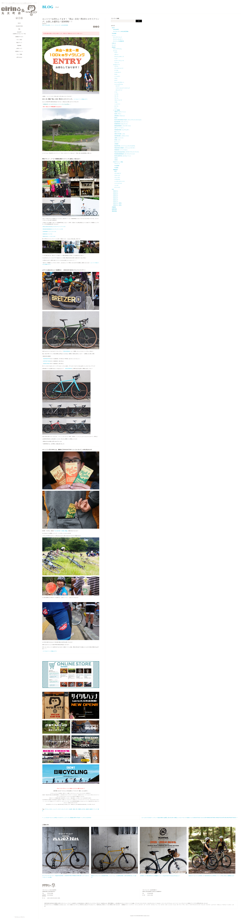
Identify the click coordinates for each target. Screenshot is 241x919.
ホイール (116, 106)
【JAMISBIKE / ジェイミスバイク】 (49, 231)
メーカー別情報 (116, 110)
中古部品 (116, 167)
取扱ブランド (19, 42)
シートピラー (117, 76)
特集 (19, 29)
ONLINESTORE (19, 26)
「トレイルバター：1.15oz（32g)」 (61, 530)
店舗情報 (114, 207)
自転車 (87, 809)
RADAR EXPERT (46, 363)
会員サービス (19, 48)
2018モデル (115, 191)
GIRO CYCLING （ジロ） (119, 133)
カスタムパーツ (116, 64)
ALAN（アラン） (118, 113)
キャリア (117, 86)
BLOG (19, 23)
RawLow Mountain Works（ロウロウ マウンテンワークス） (126, 151)
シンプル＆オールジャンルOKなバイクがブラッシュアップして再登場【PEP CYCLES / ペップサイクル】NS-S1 (67, 817)
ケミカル (116, 70)
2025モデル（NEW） (117, 205)
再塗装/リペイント (19, 51)
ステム (115, 78)
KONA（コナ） (117, 139)
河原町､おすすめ (81, 809)
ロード (67, 809)
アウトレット (117, 163)
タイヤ (115, 80)
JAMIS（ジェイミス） (119, 137)
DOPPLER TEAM (46, 361)
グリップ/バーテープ (118, 68)
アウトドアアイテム (117, 48)
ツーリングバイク (118, 183)
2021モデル (115, 197)
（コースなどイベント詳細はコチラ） (80, 99)
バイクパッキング (61, 809)
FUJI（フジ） (117, 131)
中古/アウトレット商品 (118, 161)
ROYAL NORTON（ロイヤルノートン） (122, 155)
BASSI (115, 117)
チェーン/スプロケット (119, 82)
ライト (115, 108)
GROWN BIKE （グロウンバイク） (121, 135)
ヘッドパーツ (117, 104)
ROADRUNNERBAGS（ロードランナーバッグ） (124, 153)
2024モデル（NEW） (117, 203)
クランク (116, 66)
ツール (115, 92)
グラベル (47, 809)
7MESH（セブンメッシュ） (120, 111)
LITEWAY (116, 143)
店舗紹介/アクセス (19, 36)
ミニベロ (116, 185)
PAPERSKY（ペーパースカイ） (121, 149)
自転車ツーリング (93, 809)
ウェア (115, 52)
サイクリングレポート (118, 39)
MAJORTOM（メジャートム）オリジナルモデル (124, 145)
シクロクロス (117, 179)
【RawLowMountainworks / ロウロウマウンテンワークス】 (54, 226)
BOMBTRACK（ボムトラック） (121, 123)
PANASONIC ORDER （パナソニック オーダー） (124, 147)
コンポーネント (117, 72)
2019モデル (115, 193)
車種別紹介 (115, 169)
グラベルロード (117, 173)
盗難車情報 (114, 209)
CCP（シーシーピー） (119, 127)
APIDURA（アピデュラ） (119, 115)
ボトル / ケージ (119, 90)
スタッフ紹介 (19, 39)
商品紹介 (114, 47)
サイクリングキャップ (119, 56)
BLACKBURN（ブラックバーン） (121, 121)
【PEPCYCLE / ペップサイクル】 (49, 236)
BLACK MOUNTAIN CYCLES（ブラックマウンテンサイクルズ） (128, 119)
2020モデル (115, 195)
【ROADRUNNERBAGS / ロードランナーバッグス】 (52, 229)
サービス (114, 45)
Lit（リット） (117, 141)
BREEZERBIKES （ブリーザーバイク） (122, 125)
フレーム (116, 98)
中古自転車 (116, 165)
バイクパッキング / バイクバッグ (123, 88)
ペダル (115, 102)
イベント (52, 25)
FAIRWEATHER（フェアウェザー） (122, 129)
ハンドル (116, 94)
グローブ (116, 54)
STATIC (116, 159)
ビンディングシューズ (119, 60)
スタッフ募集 (19, 54)
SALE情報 (114, 33)
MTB (115, 171)
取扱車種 (19, 45)
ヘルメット (116, 62)
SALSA (115, 157)
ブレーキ (116, 96)
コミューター (117, 177)
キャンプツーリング (117, 37)
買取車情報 (114, 211)
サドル (115, 74)
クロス (50, 809)
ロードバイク (117, 187)
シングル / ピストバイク (119, 181)
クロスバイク (117, 175)
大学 (76, 809)
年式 (113, 189)
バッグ (115, 58)
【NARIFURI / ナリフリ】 (47, 233)
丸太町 (70, 809)
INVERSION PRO (46, 358)
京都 (74, 809)
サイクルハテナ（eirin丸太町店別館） (62, 25)
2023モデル (115, 201)
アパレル (115, 50)
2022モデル (115, 199)
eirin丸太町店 (47, 25)
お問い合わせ (19, 57)
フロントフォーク (118, 100)
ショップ (55, 809)
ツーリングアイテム (118, 84)
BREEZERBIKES (66, 351)
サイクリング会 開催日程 (118, 41)
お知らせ (114, 43)
